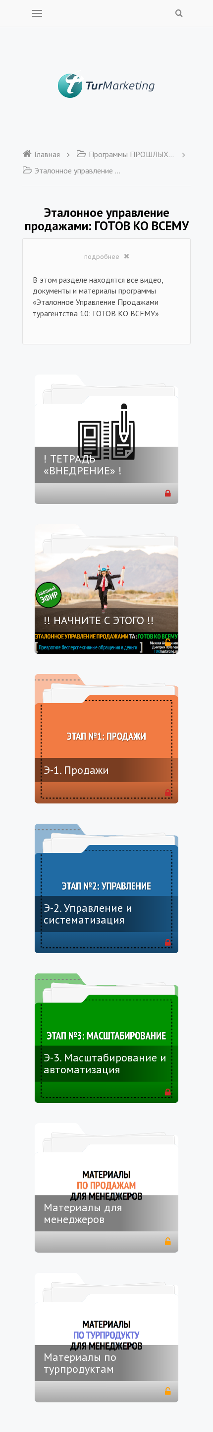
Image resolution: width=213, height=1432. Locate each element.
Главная (47, 154)
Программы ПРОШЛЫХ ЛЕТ (132, 154)
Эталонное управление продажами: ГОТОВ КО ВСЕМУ (78, 170)
